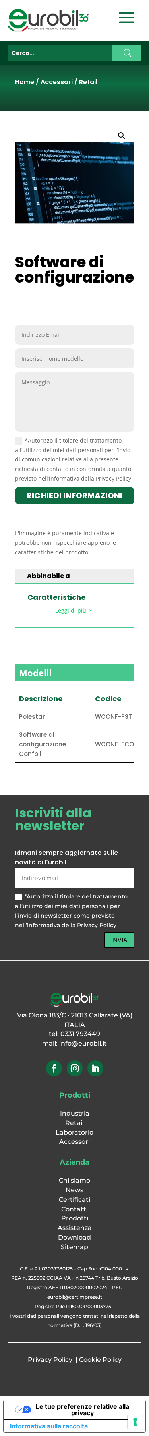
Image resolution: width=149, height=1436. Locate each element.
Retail (88, 82)
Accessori (57, 82)
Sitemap (74, 1247)
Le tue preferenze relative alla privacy (82, 1409)
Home (24, 82)
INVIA (119, 940)
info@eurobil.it (83, 1043)
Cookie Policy (100, 1359)
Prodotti (74, 1218)
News (74, 1190)
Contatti (74, 1209)
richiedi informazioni (74, 495)
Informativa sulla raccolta (49, 1426)
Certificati (74, 1199)
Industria (74, 1113)
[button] (121, 136)
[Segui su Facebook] (54, 1068)
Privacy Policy (50, 1359)
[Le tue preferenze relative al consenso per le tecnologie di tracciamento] (135, 1422)
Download (74, 1237)
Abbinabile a (48, 575)
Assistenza (75, 1228)
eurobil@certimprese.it (74, 1297)
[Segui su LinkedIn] (95, 1068)
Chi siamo (74, 1180)
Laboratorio (74, 1132)
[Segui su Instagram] (75, 1068)
